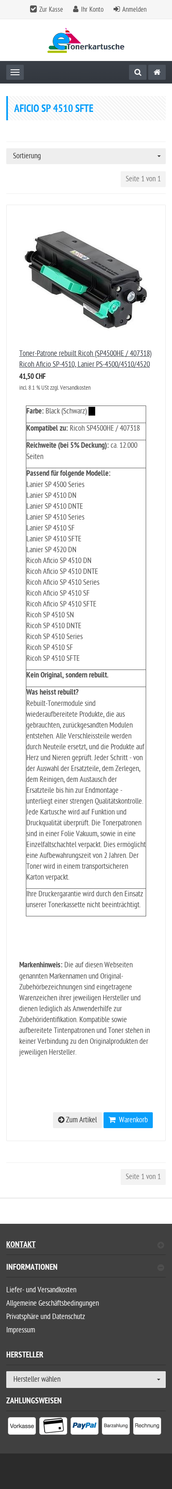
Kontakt (20, 1245)
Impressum (20, 1330)
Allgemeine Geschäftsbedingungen (52, 1303)
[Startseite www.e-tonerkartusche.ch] (86, 40)
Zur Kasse (51, 9)
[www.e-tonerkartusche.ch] (157, 72)
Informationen (32, 1268)
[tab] (86, 1271)
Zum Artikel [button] (80, 1120)
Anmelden (134, 9)
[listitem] (22, 1427)
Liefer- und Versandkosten (41, 1290)
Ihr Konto (92, 9)
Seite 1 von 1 (143, 179)
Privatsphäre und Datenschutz (45, 1316)
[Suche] (138, 72)
